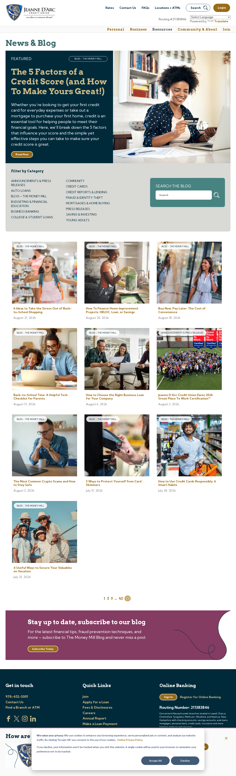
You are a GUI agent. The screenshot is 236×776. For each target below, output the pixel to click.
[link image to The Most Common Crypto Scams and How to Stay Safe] (44, 445)
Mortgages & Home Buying (88, 203)
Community (75, 181)
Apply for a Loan (96, 702)
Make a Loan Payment (100, 724)
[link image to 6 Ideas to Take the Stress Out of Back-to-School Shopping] (44, 273)
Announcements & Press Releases (31, 183)
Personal (115, 29)
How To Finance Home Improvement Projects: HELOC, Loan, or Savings (112, 310)
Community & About (197, 29)
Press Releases (78, 209)
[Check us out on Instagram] (25, 720)
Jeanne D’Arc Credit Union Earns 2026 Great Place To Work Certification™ (185, 396)
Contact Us (127, 8)
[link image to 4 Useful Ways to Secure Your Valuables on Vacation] (44, 532)
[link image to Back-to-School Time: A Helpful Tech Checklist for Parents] (44, 359)
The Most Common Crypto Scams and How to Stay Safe (44, 483)
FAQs (145, 8)
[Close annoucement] (226, 738)
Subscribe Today (43, 649)
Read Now (21, 154)
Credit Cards (77, 186)
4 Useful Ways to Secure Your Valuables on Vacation (42, 569)
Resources (162, 29)
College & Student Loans (32, 217)
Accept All (155, 760)
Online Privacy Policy (130, 739)
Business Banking (25, 211)
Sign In (168, 697)
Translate (221, 21)
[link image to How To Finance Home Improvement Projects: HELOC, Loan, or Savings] (117, 273)
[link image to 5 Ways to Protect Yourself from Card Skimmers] (117, 445)
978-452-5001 (17, 696)
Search (196, 8)
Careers (89, 713)
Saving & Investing (81, 214)
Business (138, 29)
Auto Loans (21, 190)
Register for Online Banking (200, 697)
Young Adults (77, 220)
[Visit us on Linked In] (33, 720)
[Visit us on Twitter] (17, 720)
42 (121, 598)
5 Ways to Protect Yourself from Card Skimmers (113, 483)
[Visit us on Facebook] (8, 720)
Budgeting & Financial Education (29, 204)
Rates (109, 8)
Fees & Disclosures (97, 707)
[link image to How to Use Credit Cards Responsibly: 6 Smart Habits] (189, 445)
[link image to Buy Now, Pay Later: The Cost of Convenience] (189, 273)
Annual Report (94, 718)
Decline (185, 760)
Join (226, 29)
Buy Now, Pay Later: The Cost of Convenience (182, 310)
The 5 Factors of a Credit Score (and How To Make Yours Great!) (59, 81)
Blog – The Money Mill (29, 196)
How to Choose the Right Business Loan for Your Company (115, 396)
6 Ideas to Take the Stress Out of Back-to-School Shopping (42, 310)
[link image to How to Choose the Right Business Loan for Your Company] (117, 359)
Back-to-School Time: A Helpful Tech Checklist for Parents (40, 396)
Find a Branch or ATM (23, 707)
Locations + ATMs (167, 8)
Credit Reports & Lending (86, 192)
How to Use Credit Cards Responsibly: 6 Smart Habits (187, 483)
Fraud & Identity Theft (84, 197)
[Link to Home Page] (30, 13)
